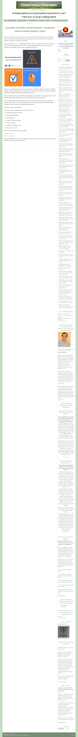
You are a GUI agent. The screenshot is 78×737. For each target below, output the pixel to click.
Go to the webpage (9, 136)
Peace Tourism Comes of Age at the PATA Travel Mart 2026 (66, 67)
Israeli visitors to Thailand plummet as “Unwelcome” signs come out (66, 194)
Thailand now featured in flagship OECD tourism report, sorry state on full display (66, 81)
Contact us (48, 20)
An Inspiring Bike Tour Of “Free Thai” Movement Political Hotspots (66, 261)
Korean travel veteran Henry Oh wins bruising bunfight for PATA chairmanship (66, 130)
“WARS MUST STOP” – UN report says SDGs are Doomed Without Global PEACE (66, 105)
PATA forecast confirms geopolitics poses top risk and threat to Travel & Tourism (66, 306)
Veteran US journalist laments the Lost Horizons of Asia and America (66, 155)
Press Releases (41, 20)
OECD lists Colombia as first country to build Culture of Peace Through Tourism (65, 76)
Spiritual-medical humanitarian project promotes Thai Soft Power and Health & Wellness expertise (66, 188)
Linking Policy (12, 734)
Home (5, 20)
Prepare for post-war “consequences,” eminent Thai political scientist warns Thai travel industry (66, 160)
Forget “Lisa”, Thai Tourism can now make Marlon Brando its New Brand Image (66, 166)
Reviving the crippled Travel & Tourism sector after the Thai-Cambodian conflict (66, 242)
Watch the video (9, 133)
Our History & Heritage (22, 20)
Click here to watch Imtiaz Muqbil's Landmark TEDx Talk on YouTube (66, 315)
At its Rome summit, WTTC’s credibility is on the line (65, 233)
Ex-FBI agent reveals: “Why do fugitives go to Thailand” (66, 85)
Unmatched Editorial (11, 20)
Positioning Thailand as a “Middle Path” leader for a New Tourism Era (66, 171)
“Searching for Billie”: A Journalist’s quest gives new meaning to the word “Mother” (66, 204)
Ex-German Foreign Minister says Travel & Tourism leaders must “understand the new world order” (66, 177)
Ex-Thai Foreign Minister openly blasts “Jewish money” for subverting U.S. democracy (66, 297)
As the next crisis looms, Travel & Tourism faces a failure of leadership (66, 183)
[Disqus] (30, 165)
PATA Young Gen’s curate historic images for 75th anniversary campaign (65, 247)
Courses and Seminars (33, 20)
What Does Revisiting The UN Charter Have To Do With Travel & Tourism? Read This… (66, 150)
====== (30, 33)
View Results (66, 55)
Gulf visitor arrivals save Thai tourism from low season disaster (66, 71)
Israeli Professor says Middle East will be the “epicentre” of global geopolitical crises (66, 120)
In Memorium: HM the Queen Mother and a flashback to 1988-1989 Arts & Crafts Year (66, 214)
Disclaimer (6, 734)
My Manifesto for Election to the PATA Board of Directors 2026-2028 (65, 199)
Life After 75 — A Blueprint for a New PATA (66, 251)
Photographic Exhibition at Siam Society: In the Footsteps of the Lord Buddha (66, 219)
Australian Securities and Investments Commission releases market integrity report (30, 29)
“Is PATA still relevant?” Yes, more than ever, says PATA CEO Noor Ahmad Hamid (66, 125)
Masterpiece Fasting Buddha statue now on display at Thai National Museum (66, 273)
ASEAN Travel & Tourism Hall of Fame (59, 20)
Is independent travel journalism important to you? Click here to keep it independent (39, 14)
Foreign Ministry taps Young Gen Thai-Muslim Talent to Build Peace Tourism (65, 140)
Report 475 (17, 43)
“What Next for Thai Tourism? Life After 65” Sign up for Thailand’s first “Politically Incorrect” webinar (66, 292)
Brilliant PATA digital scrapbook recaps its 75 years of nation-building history (66, 110)
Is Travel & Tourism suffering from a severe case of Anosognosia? (66, 286)
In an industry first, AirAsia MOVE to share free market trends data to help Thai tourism (66, 100)
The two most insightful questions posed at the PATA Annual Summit (65, 115)
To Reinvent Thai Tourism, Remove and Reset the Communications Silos (65, 95)
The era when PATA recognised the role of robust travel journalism (66, 135)
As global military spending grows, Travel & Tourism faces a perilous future (66, 145)
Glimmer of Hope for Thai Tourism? (65, 268)
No (60, 51)
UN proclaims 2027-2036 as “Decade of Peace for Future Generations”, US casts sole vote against (66, 90)
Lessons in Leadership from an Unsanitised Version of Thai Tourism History (66, 237)
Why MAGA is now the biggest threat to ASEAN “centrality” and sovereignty (66, 281)
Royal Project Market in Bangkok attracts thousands (65, 265)
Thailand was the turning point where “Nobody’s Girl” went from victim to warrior (66, 209)
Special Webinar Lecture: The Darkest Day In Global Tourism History (66, 224)
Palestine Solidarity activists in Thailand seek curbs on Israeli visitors (66, 256)
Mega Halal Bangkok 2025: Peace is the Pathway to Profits (66, 277)
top (73, 735)
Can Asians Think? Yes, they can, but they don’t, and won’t (66, 301)
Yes (60, 49)
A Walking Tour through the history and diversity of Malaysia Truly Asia (65, 229)
